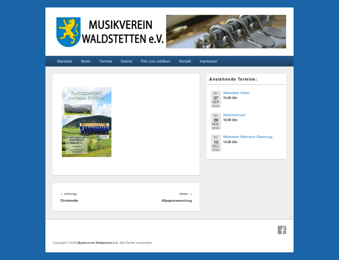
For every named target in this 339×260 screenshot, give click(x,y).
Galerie (126, 61)
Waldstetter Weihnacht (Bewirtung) (247, 136)
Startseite (64, 61)
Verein (86, 61)
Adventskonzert (234, 114)
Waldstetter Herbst (236, 92)
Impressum (208, 61)
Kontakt (185, 61)
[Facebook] (282, 230)
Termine (105, 61)
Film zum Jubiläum (155, 61)
